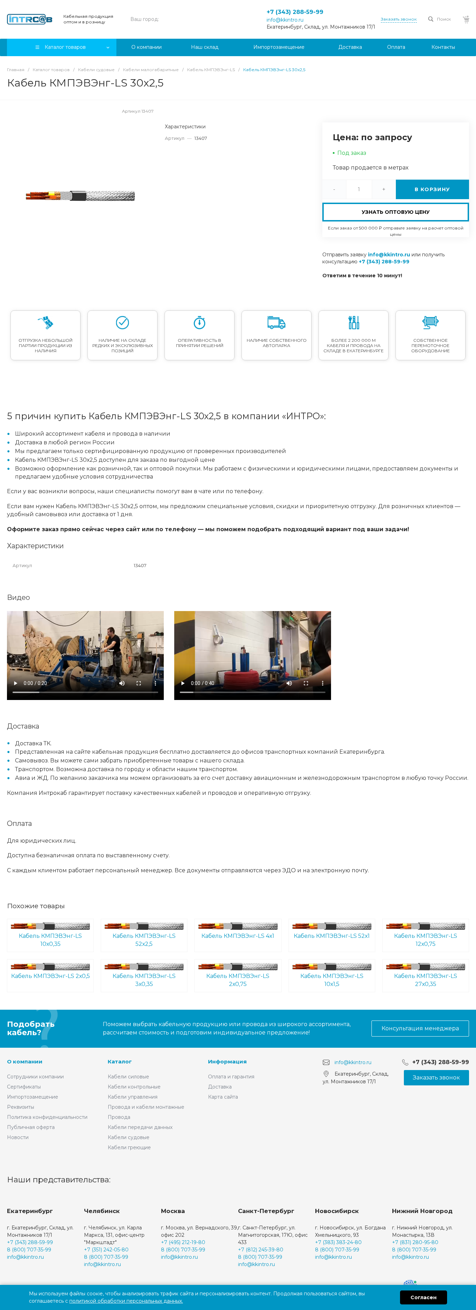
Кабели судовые (128, 1137)
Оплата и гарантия (231, 1077)
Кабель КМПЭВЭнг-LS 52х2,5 (144, 940)
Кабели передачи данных (140, 1127)
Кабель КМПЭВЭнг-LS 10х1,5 (331, 980)
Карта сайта (223, 1097)
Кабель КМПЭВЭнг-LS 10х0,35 (50, 940)
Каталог (120, 1061)
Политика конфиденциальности (47, 1117)
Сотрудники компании (35, 1077)
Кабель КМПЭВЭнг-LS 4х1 (237, 936)
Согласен (423, 1297)
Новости (18, 1137)
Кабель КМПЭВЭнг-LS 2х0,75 (237, 980)
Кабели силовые (128, 1077)
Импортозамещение (32, 1097)
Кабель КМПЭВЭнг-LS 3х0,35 (144, 980)
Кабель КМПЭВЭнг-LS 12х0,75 (425, 940)
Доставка (220, 1087)
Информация (227, 1061)
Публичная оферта (31, 1127)
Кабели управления (133, 1097)
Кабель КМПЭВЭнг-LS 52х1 (332, 936)
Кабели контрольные (134, 1087)
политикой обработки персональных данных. (126, 1301)
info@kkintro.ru (285, 20)
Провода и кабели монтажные (146, 1107)
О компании (25, 1061)
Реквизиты (20, 1107)
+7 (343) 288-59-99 (295, 12)
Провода (119, 1117)
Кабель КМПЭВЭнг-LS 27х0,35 (425, 980)
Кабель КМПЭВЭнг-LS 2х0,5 (50, 976)
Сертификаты (24, 1087)
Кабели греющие (129, 1147)
